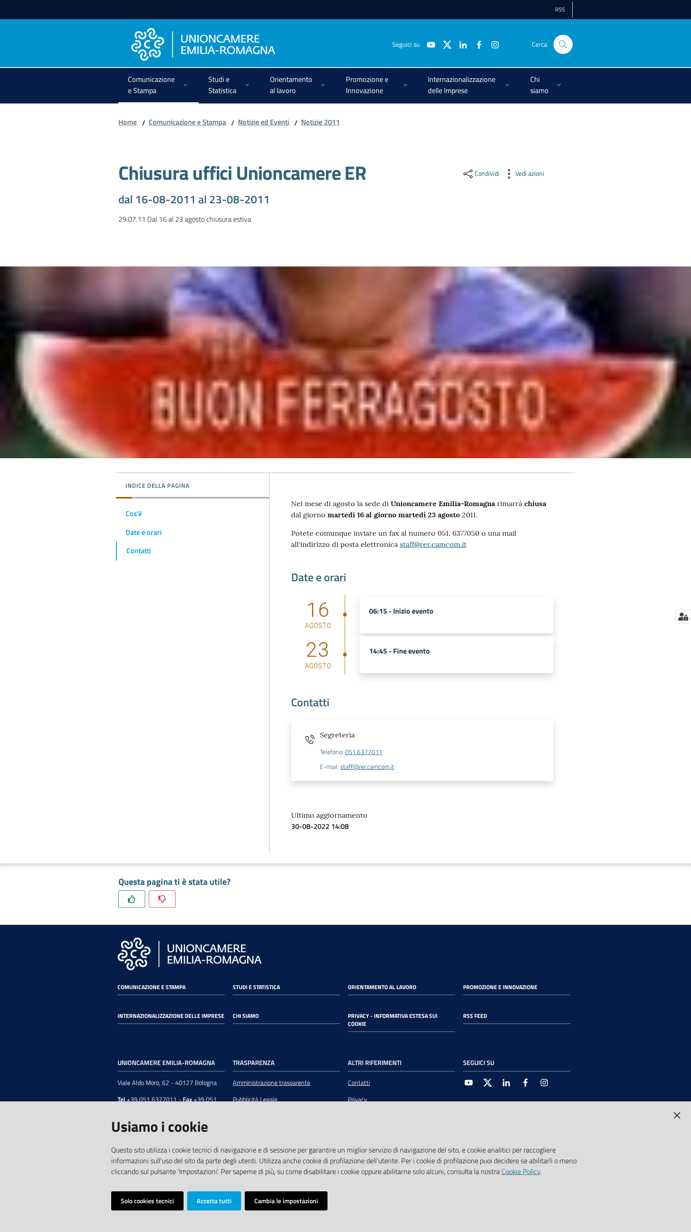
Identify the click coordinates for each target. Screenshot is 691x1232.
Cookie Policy (520, 1171)
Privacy (357, 1099)
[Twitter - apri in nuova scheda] (444, 44)
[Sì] (131, 899)
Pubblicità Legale (255, 1099)
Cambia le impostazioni (286, 1201)
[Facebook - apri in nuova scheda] (476, 44)
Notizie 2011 (320, 122)
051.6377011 (363, 752)
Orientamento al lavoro (382, 987)
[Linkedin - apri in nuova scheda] (460, 44)
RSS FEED (475, 1016)
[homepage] (203, 44)
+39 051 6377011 (152, 1099)
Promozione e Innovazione (500, 987)
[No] (162, 899)
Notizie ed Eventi (263, 122)
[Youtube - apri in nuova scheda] (428, 44)
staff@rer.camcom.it (433, 544)
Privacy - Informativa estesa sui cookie (392, 1020)
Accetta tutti (214, 1201)
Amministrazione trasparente (271, 1082)
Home (127, 122)
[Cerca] (563, 44)
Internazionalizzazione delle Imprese (171, 1016)
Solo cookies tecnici (147, 1201)
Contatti (359, 1082)
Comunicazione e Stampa (187, 122)
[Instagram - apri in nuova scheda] (492, 44)
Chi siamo (246, 1016)
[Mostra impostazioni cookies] (683, 616)
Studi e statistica (256, 987)
